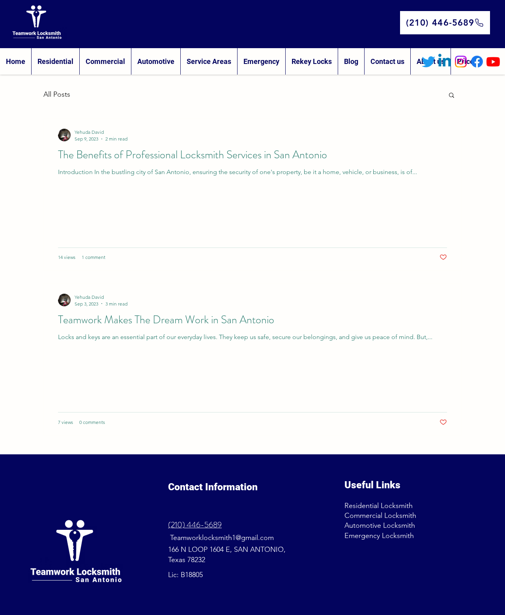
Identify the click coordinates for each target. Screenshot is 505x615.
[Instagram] (461, 61)
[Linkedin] (445, 61)
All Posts (56, 94)
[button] (451, 96)
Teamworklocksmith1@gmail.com (221, 537)
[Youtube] (493, 61)
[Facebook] (477, 61)
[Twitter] (428, 61)
